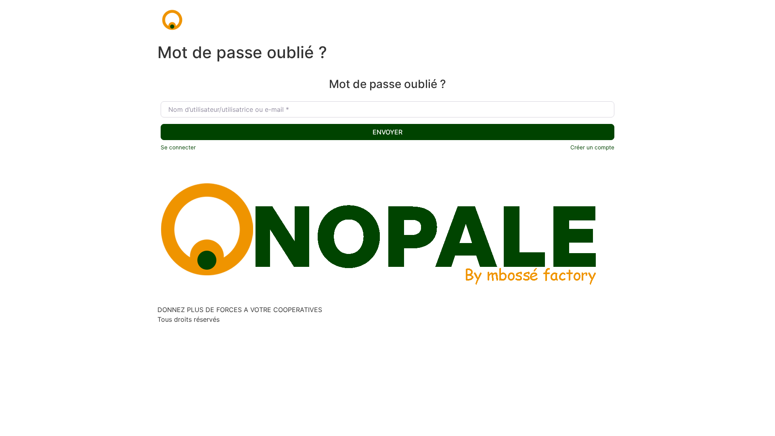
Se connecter (178, 147)
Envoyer (387, 132)
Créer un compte (592, 147)
